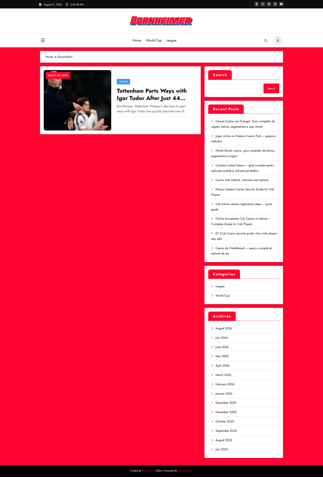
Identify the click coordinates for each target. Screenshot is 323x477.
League (171, 40)
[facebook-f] (256, 4)
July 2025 (222, 449)
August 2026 (224, 328)
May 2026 (222, 356)
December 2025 (226, 403)
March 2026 (223, 375)
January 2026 (224, 393)
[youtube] (281, 4)
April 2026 (223, 365)
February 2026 (225, 384)
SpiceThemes (185, 471)
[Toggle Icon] (43, 41)
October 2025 (225, 421)
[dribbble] (269, 4)
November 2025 (226, 412)
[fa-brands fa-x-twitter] (263, 4)
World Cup (154, 40)
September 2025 (226, 431)
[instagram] (275, 4)
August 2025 (224, 440)
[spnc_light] (278, 40)
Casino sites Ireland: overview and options (242, 180)
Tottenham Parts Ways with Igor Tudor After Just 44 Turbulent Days (152, 94)
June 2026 (222, 347)
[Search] (266, 41)
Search (220, 75)
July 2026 (222, 338)
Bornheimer (148, 471)
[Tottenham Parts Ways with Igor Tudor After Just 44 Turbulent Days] (77, 100)
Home (137, 40)
